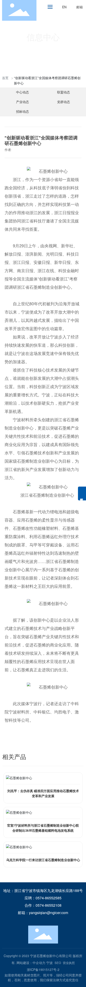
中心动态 (22, 92)
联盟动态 (63, 92)
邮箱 (79, 7)
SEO (58, 963)
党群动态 (63, 101)
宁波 (49, 962)
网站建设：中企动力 (31, 962)
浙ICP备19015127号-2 (43, 969)
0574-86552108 (48, 905)
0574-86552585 (48, 897)
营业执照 (69, 963)
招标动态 (22, 111)
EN (64, 7)
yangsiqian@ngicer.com (48, 912)
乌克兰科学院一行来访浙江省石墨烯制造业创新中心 (43, 859)
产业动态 (22, 101)
